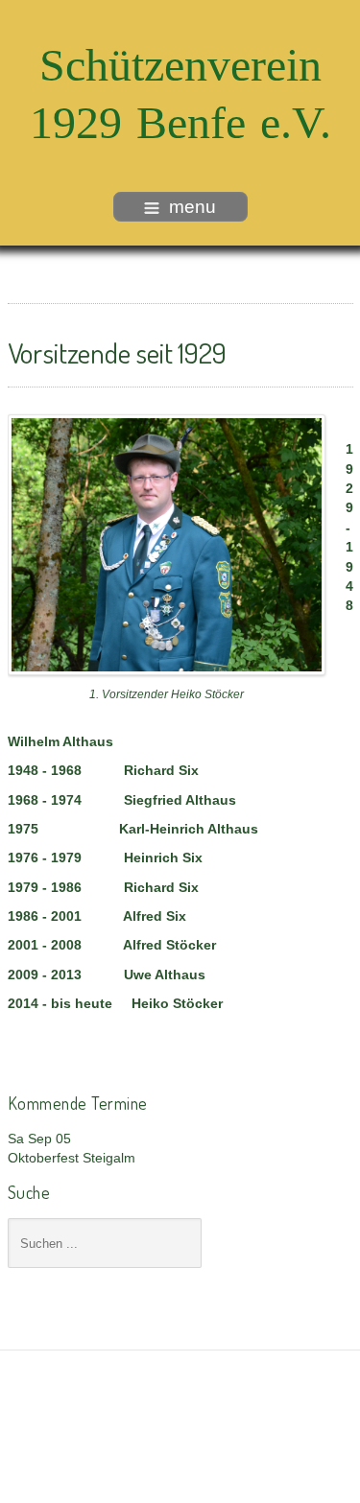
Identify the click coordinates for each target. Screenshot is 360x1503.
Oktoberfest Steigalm (71, 1158)
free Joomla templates (180, 1448)
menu (192, 207)
